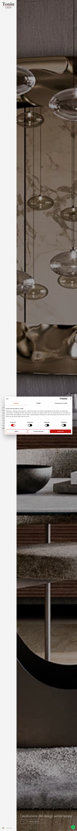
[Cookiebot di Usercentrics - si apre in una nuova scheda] (60, 399)
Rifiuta (16, 431)
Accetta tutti (60, 431)
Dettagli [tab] (38, 403)
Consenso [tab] (16, 403)
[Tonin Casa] (8, 5)
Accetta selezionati (38, 431)
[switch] (30, 425)
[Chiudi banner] (70, 398)
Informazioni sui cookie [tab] (61, 403)
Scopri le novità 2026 (34, 821)
